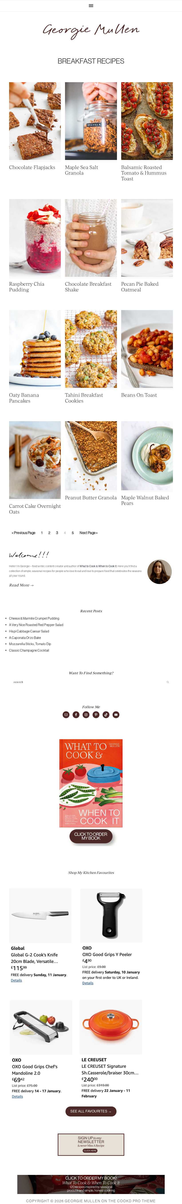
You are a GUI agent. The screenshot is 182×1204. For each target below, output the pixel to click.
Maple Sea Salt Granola (81, 169)
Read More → (21, 585)
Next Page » (88, 534)
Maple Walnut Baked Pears (145, 500)
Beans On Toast (139, 394)
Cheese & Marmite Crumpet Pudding (34, 618)
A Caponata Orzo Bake (25, 638)
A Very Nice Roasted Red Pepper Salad (36, 625)
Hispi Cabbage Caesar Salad (29, 631)
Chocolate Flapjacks (32, 166)
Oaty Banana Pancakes (24, 397)
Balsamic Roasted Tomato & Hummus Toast (143, 172)
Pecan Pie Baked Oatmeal (140, 286)
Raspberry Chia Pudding (26, 286)
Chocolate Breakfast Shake (88, 286)
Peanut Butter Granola (91, 497)
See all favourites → (91, 1111)
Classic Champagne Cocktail (29, 650)
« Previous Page (24, 534)
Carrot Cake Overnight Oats (35, 508)
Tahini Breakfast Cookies (84, 397)
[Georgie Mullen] (91, 32)
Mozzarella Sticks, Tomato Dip (30, 644)
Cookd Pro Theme (136, 1201)
